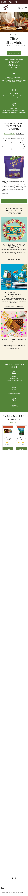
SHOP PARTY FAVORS (14, 354)
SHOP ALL (14, 201)
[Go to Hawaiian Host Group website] (4, 2)
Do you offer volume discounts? (12, 892)
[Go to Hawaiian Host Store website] (10, 2)
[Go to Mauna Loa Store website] (16, 2)
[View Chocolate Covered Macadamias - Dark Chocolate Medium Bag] (21, 431)
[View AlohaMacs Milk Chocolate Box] (8, 431)
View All (13, 422)
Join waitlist (8, 448)
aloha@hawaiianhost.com (18, 112)
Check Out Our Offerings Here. (14, 380)
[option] (14, 175)
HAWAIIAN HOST (9, 133)
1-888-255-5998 (16, 114)
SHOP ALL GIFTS (14, 53)
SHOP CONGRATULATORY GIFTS (14, 306)
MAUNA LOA (20, 133)
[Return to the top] (22, 890)
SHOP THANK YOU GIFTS (14, 259)
